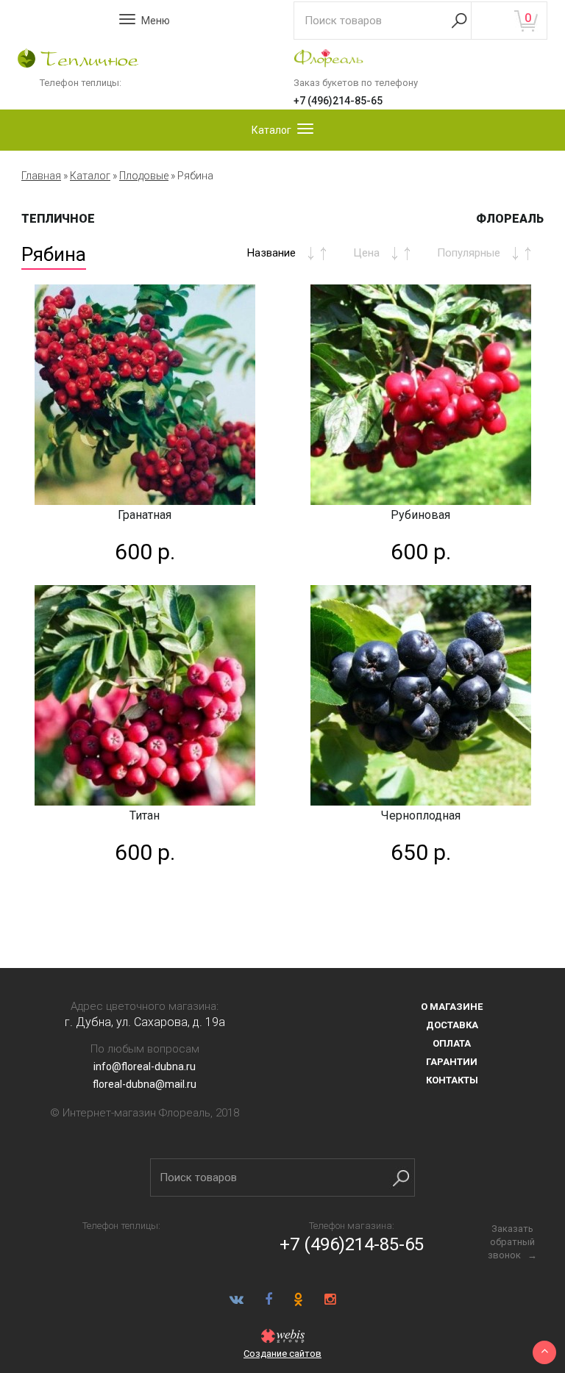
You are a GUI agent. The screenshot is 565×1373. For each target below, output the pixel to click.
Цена (366, 252)
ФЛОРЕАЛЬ (510, 219)
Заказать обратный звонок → (512, 1242)
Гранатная (144, 515)
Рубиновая (420, 515)
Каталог (90, 176)
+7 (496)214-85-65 (338, 101)
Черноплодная (421, 815)
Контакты (452, 1080)
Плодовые (143, 176)
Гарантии (451, 1061)
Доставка (452, 1024)
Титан (144, 815)
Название (271, 252)
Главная (41, 176)
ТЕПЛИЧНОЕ (58, 219)
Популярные (468, 252)
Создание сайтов (282, 1353)
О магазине (452, 1006)
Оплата (452, 1043)
